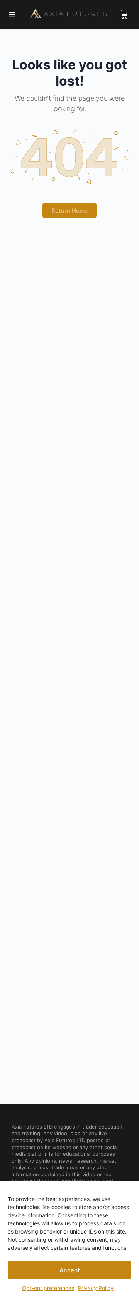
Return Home (69, 210)
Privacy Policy (96, 1288)
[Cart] (124, 14)
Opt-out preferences (48, 1288)
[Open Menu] (12, 14)
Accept (69, 1270)
